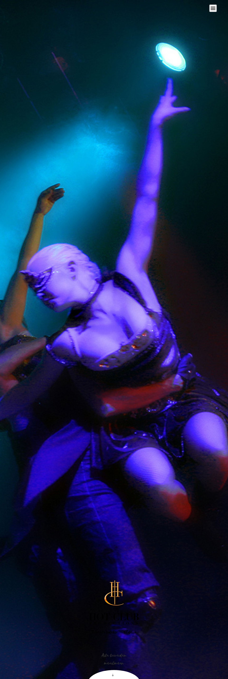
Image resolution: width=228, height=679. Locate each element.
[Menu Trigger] (213, 8)
